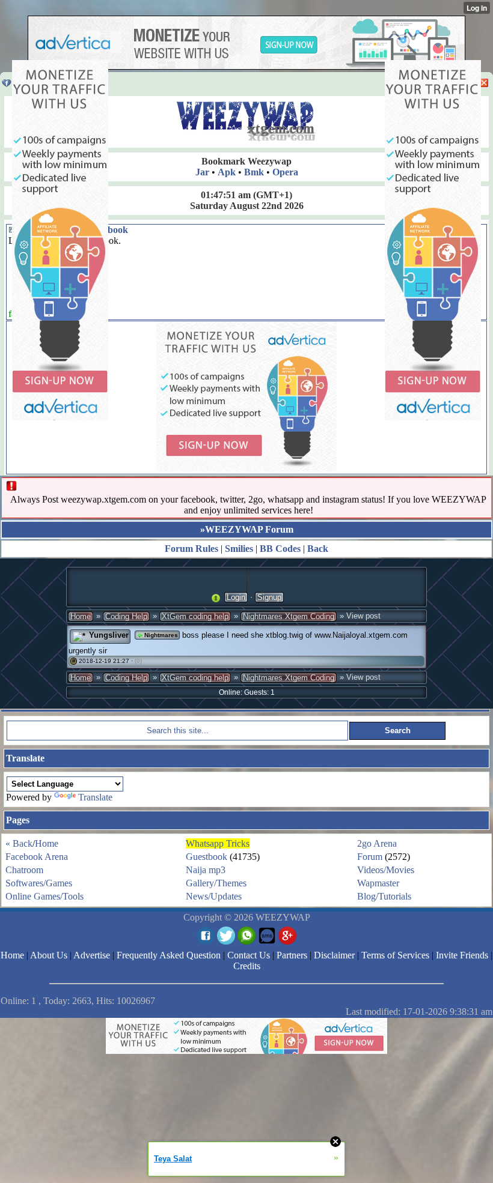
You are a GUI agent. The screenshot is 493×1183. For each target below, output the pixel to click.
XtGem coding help (195, 616)
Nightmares (160, 635)
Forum (369, 857)
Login (236, 597)
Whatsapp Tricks (218, 843)
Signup (269, 597)
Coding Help (126, 616)
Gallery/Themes (216, 883)
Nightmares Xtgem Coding (288, 616)
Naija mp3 (205, 870)
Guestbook (206, 857)
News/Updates (214, 896)
